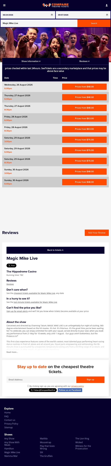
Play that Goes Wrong (47, 447)
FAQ (6, 416)
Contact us (9, 420)
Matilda (44, 438)
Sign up (90, 379)
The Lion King (82, 438)
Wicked (79, 442)
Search (94, 23)
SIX (41, 452)
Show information (30, 61)
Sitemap (8, 427)
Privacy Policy (11, 423)
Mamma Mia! (10, 456)
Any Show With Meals (11, 443)
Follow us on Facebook (70, 390)
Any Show (9, 438)
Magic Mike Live (12, 452)
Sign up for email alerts (17, 311)
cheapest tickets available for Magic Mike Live (34, 293)
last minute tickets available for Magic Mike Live (35, 302)
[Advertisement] (55, 206)
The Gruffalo (46, 456)
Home (7, 412)
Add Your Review (96, 232)
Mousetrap (45, 442)
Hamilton (9, 448)
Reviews (10, 284)
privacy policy (77, 386)
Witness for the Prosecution (83, 447)
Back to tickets (54, 250)
